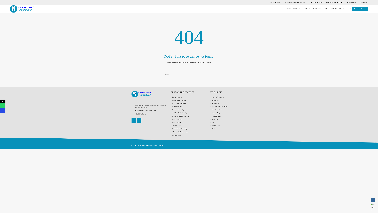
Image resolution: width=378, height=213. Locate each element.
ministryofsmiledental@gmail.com (145, 110)
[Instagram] (139, 120)
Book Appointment (360, 9)
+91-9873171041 (140, 114)
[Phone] (2, 110)
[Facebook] (134, 120)
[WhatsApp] (2, 105)
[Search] (213, 74)
